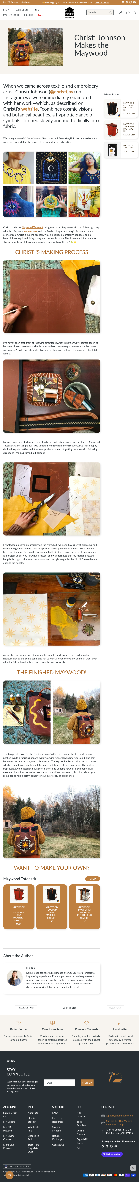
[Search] (111, 12)
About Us (33, 1112)
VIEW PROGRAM (89, 3)
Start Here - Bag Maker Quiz (34, 1148)
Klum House (27, 1171)
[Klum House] (69, 12)
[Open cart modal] (134, 12)
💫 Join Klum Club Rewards (67, 2)
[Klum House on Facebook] (123, 3)
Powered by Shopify (45, 1171)
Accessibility (25, 1175)
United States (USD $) (17, 1166)
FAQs (55, 1112)
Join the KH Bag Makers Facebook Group (119, 1122)
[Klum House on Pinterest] (126, 3)
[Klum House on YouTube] (134, 3)
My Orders (9, 1121)
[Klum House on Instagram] (130, 3)
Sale (79, 1148)
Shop (93, 878)
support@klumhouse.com (119, 1115)
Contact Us (58, 1144)
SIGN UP (87, 1082)
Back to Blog (69, 1007)
